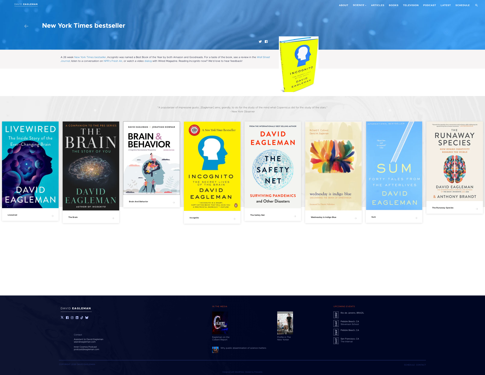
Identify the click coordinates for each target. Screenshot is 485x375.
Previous (95, 110)
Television (411, 5)
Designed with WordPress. (233, 372)
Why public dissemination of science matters (243, 348)
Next (390, 110)
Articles (377, 5)
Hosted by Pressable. (254, 372)
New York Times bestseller (90, 57)
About (343, 5)
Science (359, 5)
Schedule (462, 5)
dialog (148, 61)
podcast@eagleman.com (86, 349)
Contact (421, 365)
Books (393, 5)
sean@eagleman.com (85, 342)
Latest (446, 5)
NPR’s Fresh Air (113, 61)
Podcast (429, 5)
